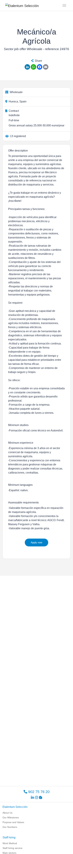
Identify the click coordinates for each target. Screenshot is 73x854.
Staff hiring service (12, 848)
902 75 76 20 (38, 792)
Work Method (10, 843)
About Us (7, 812)
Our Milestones (11, 817)
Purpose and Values (13, 822)
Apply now (36, 542)
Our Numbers (10, 827)
